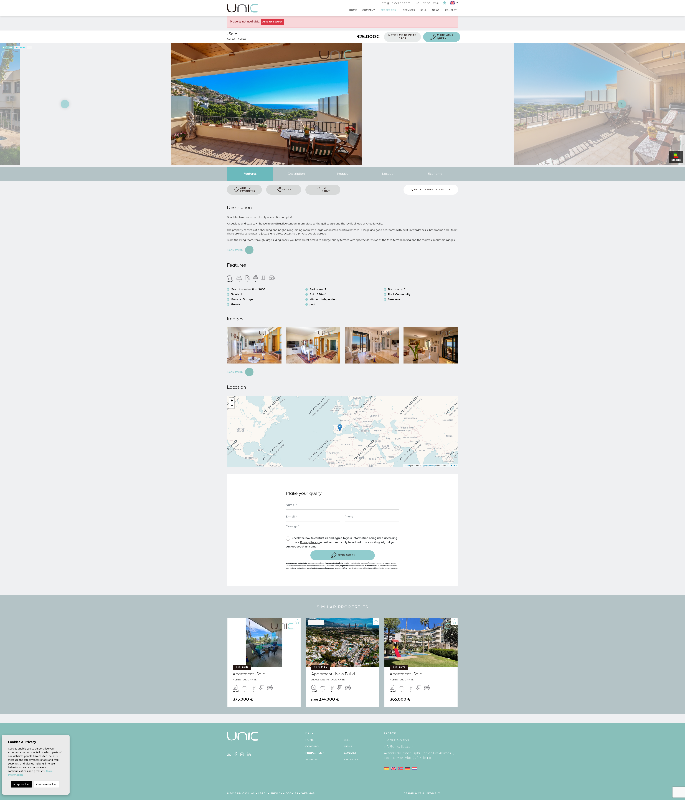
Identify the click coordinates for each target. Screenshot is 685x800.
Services (409, 10)
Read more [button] (235, 372)
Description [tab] (296, 174)
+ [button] (232, 400)
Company (368, 10)
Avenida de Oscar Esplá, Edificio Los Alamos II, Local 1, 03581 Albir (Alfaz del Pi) (419, 756)
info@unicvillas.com (396, 3)
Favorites (351, 759)
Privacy (276, 793)
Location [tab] (388, 174)
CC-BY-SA (452, 465)
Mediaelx (433, 793)
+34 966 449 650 (426, 3)
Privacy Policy (309, 542)
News (435, 10)
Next (621, 104)
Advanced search (272, 22)
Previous (63, 104)
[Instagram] (242, 754)
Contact (451, 10)
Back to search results (432, 189)
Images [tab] (342, 174)
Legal (262, 793)
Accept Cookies (21, 784)
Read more (235, 250)
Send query (346, 555)
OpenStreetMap (429, 465)
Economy (435, 174)
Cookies (292, 793)
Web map (308, 793)
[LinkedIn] (249, 754)
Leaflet (407, 465)
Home (353, 10)
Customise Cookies (46, 784)
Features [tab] (250, 174)
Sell (423, 10)
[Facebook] (236, 754)
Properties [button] (388, 10)
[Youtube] (229, 754)
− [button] (232, 405)
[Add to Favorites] (297, 621)
